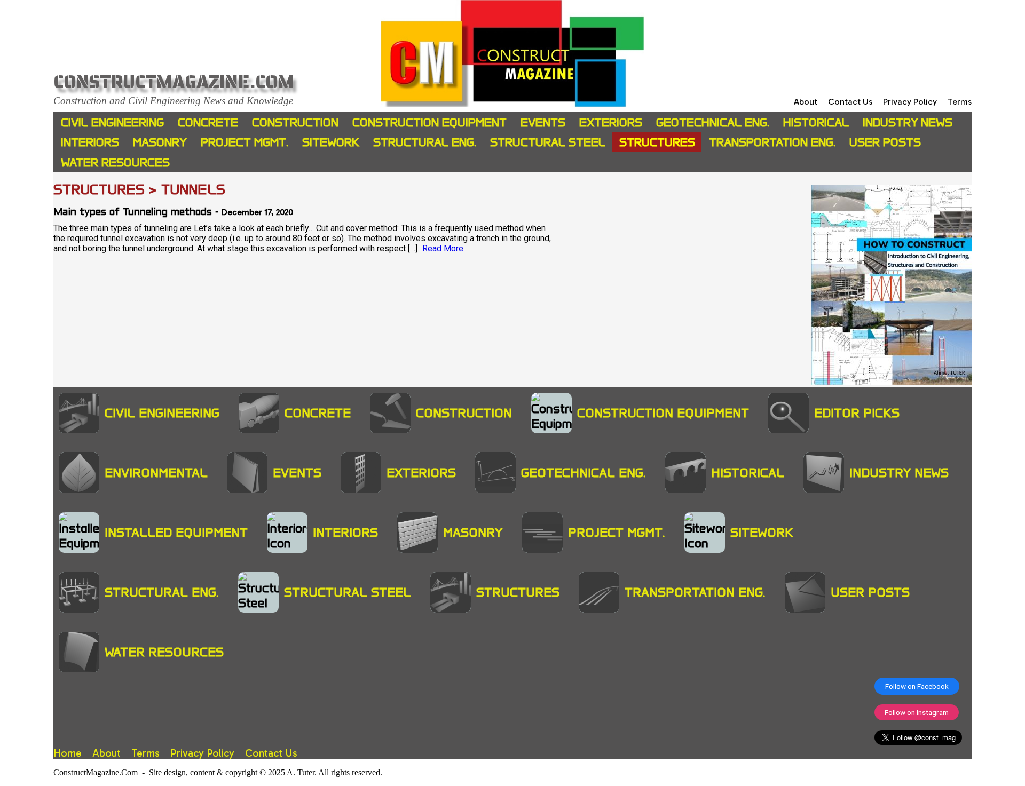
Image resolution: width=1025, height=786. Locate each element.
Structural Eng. (424, 142)
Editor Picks (857, 413)
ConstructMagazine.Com (173, 82)
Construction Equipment (429, 122)
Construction (295, 122)
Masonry (160, 142)
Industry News (907, 122)
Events (543, 122)
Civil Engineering (112, 122)
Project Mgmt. (244, 142)
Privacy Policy (910, 102)
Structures (657, 142)
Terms (960, 102)
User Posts (885, 142)
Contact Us (850, 102)
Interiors (90, 142)
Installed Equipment (176, 532)
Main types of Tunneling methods (132, 212)
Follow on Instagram (917, 712)
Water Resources (115, 162)
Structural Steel (547, 142)
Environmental (156, 472)
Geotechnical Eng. (712, 122)
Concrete (208, 122)
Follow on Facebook (917, 686)
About (805, 102)
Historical (816, 122)
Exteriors (610, 122)
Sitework (330, 142)
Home (67, 753)
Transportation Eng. (772, 142)
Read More (442, 248)
